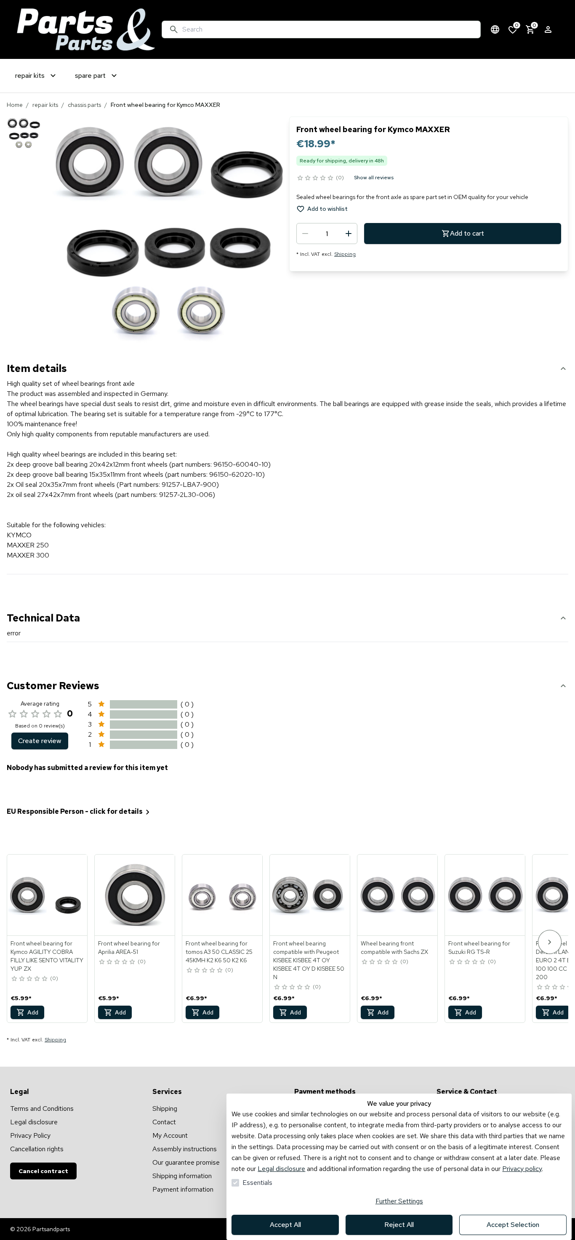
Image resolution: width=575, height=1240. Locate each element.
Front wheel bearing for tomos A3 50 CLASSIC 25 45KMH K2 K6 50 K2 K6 (219, 952)
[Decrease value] (305, 233)
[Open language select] (495, 29)
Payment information (182, 1189)
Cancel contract (43, 1171)
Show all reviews (374, 177)
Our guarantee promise (186, 1162)
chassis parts (84, 105)
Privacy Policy (30, 1135)
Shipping (345, 254)
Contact (164, 1122)
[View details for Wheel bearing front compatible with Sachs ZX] (397, 895)
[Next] (550, 942)
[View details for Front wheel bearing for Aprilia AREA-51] (135, 895)
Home (15, 105)
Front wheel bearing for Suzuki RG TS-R (479, 948)
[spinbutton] (327, 233)
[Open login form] (548, 29)
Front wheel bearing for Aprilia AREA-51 (129, 948)
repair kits (45, 105)
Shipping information (182, 1175)
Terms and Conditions (42, 1108)
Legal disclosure (281, 1168)
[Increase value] (348, 233)
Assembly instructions (184, 1148)
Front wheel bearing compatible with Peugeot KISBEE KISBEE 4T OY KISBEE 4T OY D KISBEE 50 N (308, 960)
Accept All (285, 1224)
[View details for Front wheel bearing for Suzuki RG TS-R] (485, 895)
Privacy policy (522, 1168)
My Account (170, 1135)
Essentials (257, 1182)
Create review (39, 740)
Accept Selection (513, 1224)
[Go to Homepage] (86, 29)
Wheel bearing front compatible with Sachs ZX (394, 948)
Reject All (399, 1224)
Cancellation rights (37, 1148)
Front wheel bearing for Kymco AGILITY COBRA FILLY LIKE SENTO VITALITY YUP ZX (47, 956)
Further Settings (399, 1201)
